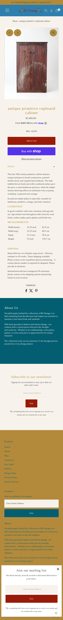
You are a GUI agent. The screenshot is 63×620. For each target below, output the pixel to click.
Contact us (30, 285)
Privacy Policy (10, 477)
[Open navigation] (7, 11)
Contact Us (9, 460)
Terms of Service (11, 482)
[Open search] (46, 10)
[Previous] (9, 32)
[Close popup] (58, 569)
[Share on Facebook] (26, 292)
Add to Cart (31, 141)
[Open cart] (57, 10)
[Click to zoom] (53, 32)
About (7, 451)
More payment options (31, 159)
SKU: (28, 131)
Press (6, 456)
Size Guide (9, 464)
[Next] (17, 32)
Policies (7, 469)
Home (15, 21)
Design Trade (10, 473)
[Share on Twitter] (31, 292)
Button (11, 352)
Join (31, 403)
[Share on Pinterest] (36, 292)
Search (7, 447)
